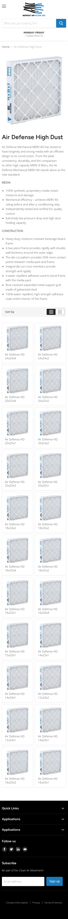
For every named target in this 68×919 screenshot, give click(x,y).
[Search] (61, 23)
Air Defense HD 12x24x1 (15, 738)
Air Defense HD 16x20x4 (48, 611)
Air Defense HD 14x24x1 (15, 695)
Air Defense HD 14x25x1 (48, 653)
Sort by (9, 311)
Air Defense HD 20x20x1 (48, 483)
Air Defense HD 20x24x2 (48, 441)
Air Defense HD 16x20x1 (48, 780)
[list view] (60, 312)
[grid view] (51, 312)
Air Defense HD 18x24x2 (15, 526)
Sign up (54, 881)
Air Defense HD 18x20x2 (48, 526)
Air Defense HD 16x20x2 (15, 780)
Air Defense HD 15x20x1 (15, 653)
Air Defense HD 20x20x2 (15, 483)
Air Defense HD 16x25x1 (15, 611)
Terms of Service (53, 902)
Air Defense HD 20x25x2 (48, 399)
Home (6, 46)
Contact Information (17, 902)
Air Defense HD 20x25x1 (15, 441)
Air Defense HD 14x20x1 (48, 738)
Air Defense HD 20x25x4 (15, 399)
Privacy (36, 902)
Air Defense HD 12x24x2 (48, 695)
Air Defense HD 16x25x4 (15, 568)
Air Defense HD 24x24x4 (15, 356)
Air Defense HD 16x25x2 (48, 568)
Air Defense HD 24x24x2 (48, 356)
